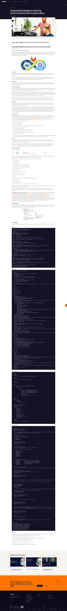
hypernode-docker (47, 118)
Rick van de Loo (18, 118)
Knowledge (14, 1)
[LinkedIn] (12, 600)
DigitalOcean (14, 194)
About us (21, 1)
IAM (48, 195)
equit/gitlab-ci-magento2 (37, 117)
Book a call (40, 585)
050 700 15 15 (49, 596)
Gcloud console (30, 195)
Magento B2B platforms (29, 596)
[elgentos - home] (4, 1)
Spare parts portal (28, 595)
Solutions (10, 1)
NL (63, 1)
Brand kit (38, 595)
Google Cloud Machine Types (31, 194)
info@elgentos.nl (46, 585)
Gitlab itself (39, 188)
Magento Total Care (28, 600)
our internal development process (30, 73)
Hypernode (26, 116)
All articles (13, 7)
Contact (25, 1)
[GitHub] (11, 600)
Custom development (29, 599)
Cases (18, 1)
